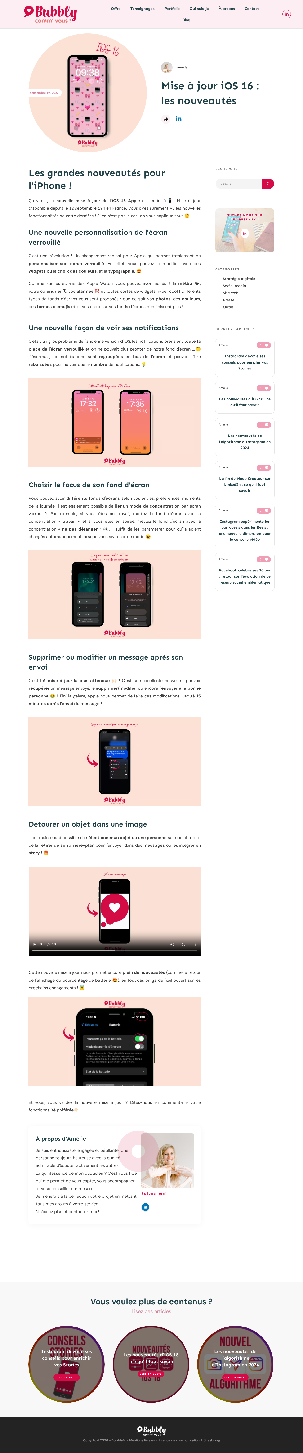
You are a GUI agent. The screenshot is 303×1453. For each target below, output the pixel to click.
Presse (228, 300)
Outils (228, 307)
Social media (234, 285)
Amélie (76, 1138)
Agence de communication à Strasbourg (189, 1440)
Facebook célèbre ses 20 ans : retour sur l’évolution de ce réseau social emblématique (245, 576)
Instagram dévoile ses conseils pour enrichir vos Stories (245, 362)
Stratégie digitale (239, 278)
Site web (230, 293)
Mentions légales (142, 1440)
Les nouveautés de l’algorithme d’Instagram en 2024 (245, 441)
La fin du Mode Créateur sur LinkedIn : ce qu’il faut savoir (245, 484)
